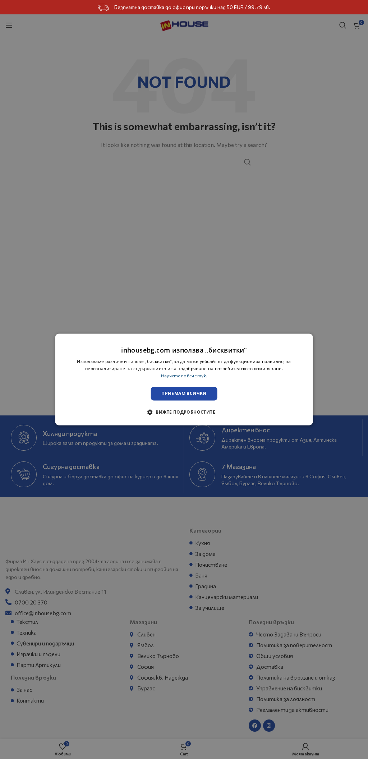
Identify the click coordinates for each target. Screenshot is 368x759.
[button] (184, 412)
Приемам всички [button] (184, 393)
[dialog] (184, 379)
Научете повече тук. (184, 375)
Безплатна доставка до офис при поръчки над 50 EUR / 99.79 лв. (192, 7)
